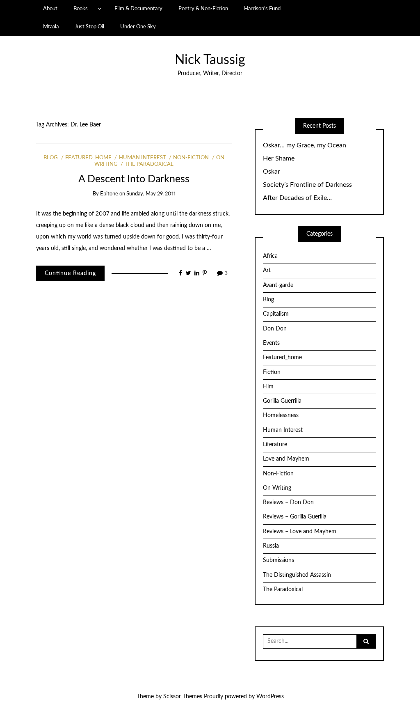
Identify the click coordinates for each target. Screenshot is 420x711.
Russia (271, 546)
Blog (50, 158)
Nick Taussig (210, 60)
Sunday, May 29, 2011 (151, 194)
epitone (109, 194)
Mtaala (51, 27)
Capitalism (276, 314)
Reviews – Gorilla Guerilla (294, 517)
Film (268, 387)
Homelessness (281, 415)
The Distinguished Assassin (297, 575)
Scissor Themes (182, 697)
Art (267, 270)
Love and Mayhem (286, 459)
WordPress (270, 697)
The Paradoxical (149, 164)
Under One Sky (138, 27)
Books (80, 8)
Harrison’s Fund (262, 8)
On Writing (277, 488)
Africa (270, 256)
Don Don (275, 329)
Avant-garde (278, 285)
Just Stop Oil (89, 27)
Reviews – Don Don (288, 502)
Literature (275, 444)
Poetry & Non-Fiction (203, 8)
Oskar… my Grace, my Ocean (304, 145)
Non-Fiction (191, 158)
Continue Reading (70, 273)
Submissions (278, 560)
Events (271, 343)
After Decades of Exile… (297, 198)
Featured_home (88, 158)
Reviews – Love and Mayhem (299, 531)
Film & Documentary (138, 8)
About (50, 8)
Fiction (272, 372)
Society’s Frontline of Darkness (307, 184)
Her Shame (278, 158)
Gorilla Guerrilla (282, 401)
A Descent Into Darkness (133, 179)
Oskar (271, 171)
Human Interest (142, 158)
